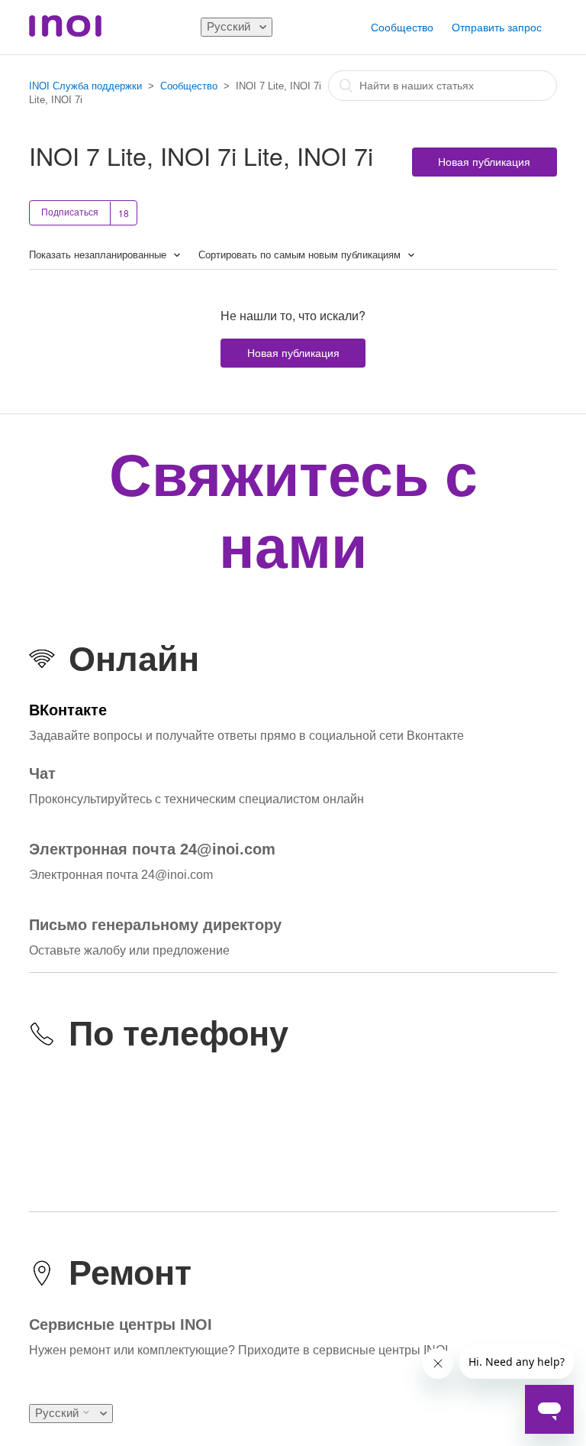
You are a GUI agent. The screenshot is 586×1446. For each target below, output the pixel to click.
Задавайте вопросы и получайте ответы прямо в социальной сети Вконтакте (246, 735)
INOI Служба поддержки (85, 86)
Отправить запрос (497, 27)
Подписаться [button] (69, 212)
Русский (230, 26)
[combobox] (442, 85)
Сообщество (402, 27)
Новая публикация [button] (484, 162)
